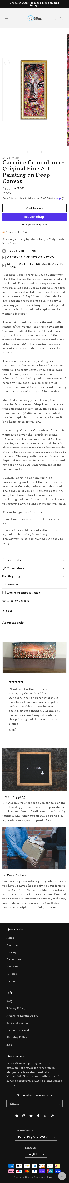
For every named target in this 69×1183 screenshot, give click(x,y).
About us (12, 966)
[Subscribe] (58, 1103)
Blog (9, 1044)
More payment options (34, 224)
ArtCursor (27, 1177)
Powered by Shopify (45, 1177)
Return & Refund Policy (22, 1016)
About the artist (13, 622)
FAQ (9, 1001)
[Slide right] (41, 152)
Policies (11, 974)
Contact (11, 981)
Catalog (11, 952)
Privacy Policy (15, 1008)
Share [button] (10, 611)
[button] (6, 18)
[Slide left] (27, 152)
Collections (13, 959)
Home (10, 937)
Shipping (6, 192)
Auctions (12, 945)
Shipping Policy (16, 1037)
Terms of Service (17, 1023)
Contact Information (19, 1030)
